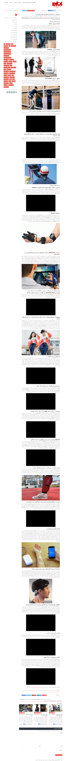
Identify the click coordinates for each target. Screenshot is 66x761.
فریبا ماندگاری (43, 10)
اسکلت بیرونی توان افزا (43, 690)
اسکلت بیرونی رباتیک (7, 49)
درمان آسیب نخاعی (17, 2)
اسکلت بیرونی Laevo (33, 25)
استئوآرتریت (50, 690)
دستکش (39, 193)
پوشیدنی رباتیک (30, 690)
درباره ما (11, 2)
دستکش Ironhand (57, 189)
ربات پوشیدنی (13, 67)
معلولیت (9, 75)
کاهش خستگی (41, 81)
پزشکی (10, 81)
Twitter (54, 10)
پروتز (13, 79)
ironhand (56, 690)
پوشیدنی (13, 81)
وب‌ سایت (60, 750)
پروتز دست (6, 81)
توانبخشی (35, 257)
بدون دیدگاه (24, 10)
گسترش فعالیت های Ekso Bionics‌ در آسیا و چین (53, 700)
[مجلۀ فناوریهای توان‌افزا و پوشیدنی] (57, 7)
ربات (11, 65)
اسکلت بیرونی (56, 25)
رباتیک (16, 26)
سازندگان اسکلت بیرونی (27, 2)
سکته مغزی (9, 69)
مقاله (12, 75)
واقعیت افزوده (12, 77)
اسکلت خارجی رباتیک (7, 57)
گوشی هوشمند (11, 85)
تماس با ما (6, 2)
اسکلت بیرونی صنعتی (7, 51)
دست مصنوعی (9, 63)
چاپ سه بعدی (6, 83)
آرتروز (53, 690)
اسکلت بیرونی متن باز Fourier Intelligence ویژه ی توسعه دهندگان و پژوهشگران (34, 699)
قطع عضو (5, 75)
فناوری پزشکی (6, 73)
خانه (35, 2)
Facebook (49, 10)
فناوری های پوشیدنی (31, 10)
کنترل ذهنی (5, 85)
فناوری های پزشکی (14, 30)
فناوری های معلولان (14, 36)
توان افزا (10, 61)
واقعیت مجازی (6, 79)
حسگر (5, 63)
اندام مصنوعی (14, 22)
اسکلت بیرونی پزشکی (7, 53)
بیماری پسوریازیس (36, 690)
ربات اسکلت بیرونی (7, 67)
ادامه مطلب (20, 724)
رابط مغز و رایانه (6, 65)
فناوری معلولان (6, 71)
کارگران (23, 52)
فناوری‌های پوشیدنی (46, 17)
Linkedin (38, 695)
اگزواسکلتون (12, 59)
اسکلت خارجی (6, 55)
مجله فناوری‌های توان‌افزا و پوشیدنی (37, 687)
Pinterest (43, 695)
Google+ (33, 695)
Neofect (55, 215)
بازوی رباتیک (6, 61)
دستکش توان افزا (24, 690)
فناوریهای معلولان (12, 71)
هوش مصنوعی (50, 323)
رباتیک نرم (15, 28)
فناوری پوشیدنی (12, 73)
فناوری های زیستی (14, 34)
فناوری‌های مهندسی (14, 39)
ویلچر (10, 79)
